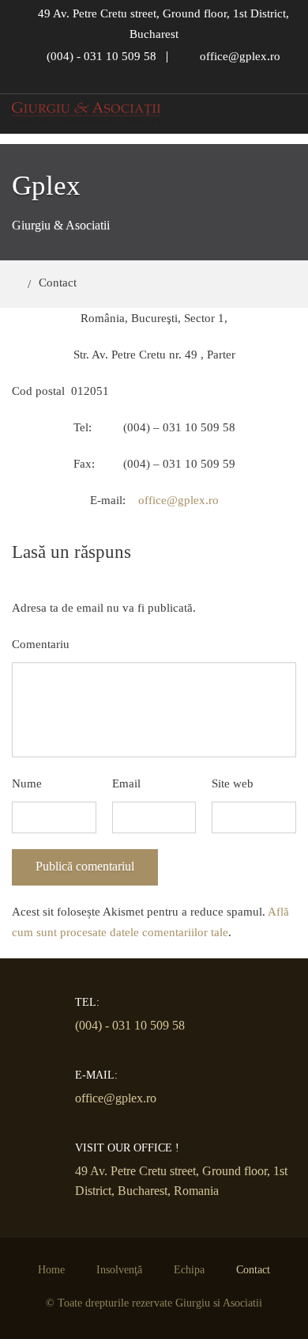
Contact (253, 1270)
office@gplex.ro (178, 500)
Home (51, 1270)
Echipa (189, 1270)
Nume (27, 783)
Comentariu (40, 644)
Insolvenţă (119, 1270)
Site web (233, 783)
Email (126, 783)
